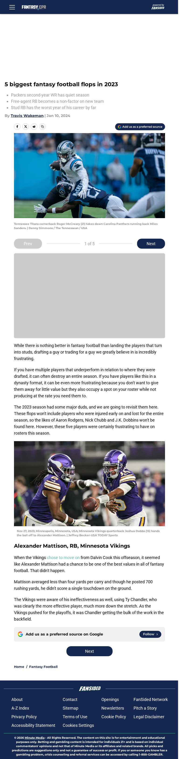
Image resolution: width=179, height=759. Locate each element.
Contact (70, 699)
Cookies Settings (78, 725)
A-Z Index (20, 708)
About (17, 699)
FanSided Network (151, 699)
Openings (110, 699)
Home (19, 667)
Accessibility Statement (33, 725)
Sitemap (70, 708)
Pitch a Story (145, 708)
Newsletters (112, 708)
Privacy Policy (24, 716)
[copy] (42, 126)
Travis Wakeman (27, 115)
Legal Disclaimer (149, 716)
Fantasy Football (43, 667)
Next (151, 243)
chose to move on (63, 557)
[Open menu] (12, 7)
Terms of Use (75, 716)
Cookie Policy (113, 716)
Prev (28, 243)
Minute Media (35, 737)
